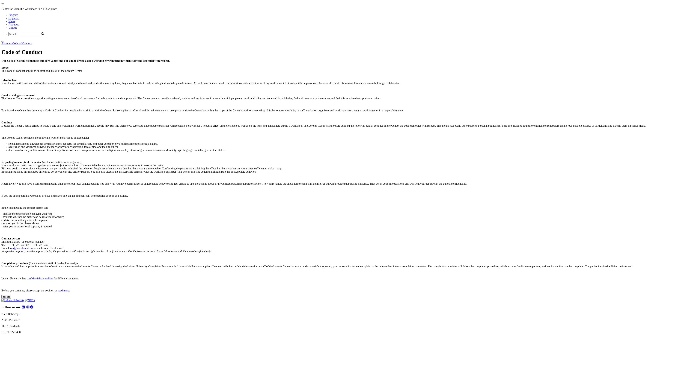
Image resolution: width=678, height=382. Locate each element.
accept (6, 297)
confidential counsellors (40, 278)
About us (13, 24)
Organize (13, 18)
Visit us (12, 27)
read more (63, 290)
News (11, 21)
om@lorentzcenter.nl (21, 248)
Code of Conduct (22, 43)
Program (13, 14)
